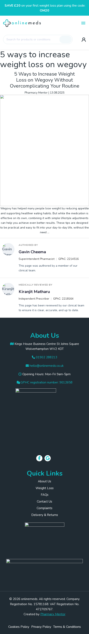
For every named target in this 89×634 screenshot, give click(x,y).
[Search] (65, 39)
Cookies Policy (18, 627)
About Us (44, 481)
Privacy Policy (41, 627)
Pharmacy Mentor (36, 93)
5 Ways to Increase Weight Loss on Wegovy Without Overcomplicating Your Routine (44, 80)
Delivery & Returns (44, 515)
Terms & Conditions (67, 627)
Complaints (44, 508)
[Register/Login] (84, 39)
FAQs (44, 495)
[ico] (44, 535)
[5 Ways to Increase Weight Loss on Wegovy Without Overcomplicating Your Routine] (44, 150)
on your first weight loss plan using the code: (45, 8)
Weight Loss (45, 488)
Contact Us (44, 501)
